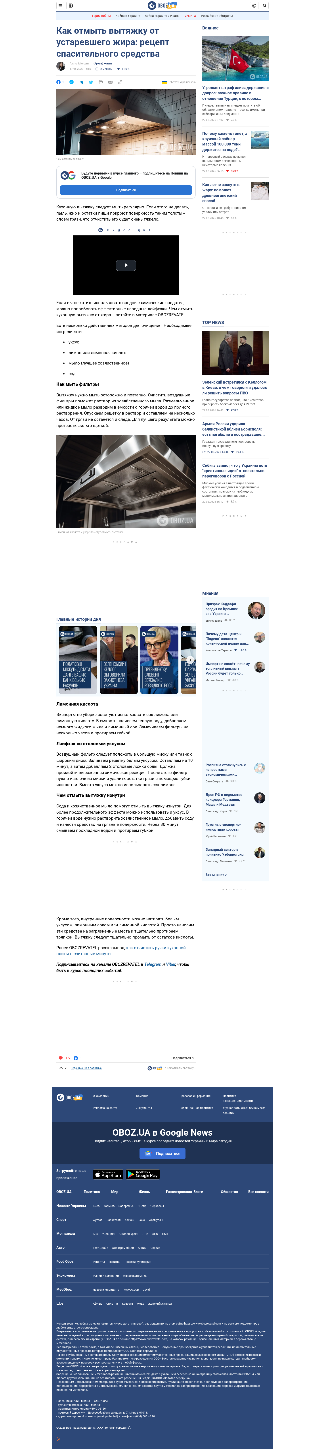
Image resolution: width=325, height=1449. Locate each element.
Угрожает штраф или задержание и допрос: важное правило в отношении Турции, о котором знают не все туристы (235, 93)
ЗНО (155, 1234)
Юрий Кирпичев (216, 836)
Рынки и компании (106, 1275)
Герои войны (101, 15)
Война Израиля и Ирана (162, 15)
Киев (96, 1206)
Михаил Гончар (215, 680)
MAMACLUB (131, 1289)
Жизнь (144, 1192)
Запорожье (126, 1206)
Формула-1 (156, 1220)
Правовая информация (195, 1096)
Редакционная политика (86, 1068)
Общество (229, 1192)
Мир (114, 1192)
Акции (142, 1247)
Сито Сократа (214, 781)
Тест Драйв (100, 1247)
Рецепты (99, 1261)
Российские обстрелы (217, 15)
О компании (101, 1096)
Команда (142, 1096)
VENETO (190, 15)
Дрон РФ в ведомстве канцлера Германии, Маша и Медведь (224, 799)
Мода (140, 1303)
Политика (92, 1192)
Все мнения (215, 875)
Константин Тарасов (219, 650)
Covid (146, 1289)
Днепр (142, 1206)
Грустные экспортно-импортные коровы (223, 827)
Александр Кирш (216, 811)
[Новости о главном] (154, 1069)
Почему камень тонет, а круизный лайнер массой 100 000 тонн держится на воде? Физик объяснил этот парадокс (224, 141)
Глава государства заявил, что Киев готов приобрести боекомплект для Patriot (233, 402)
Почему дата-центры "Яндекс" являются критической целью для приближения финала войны (226, 639)
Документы (144, 1108)
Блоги (198, 1192)
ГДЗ (95, 1234)
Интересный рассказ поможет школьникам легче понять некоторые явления (224, 161)
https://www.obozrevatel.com (202, 1323)
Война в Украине (128, 15)
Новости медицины (106, 1289)
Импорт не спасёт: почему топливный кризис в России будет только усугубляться (228, 669)
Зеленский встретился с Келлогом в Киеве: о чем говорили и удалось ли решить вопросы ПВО (234, 387)
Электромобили (123, 1247)
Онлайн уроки (128, 1234)
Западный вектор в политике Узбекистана (225, 852)
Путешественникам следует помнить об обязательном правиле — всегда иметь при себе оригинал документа (233, 110)
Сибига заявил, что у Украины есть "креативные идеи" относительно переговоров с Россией (234, 471)
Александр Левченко (219, 861)
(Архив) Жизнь (103, 63)
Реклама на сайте (105, 1108)
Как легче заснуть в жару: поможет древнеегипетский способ (220, 192)
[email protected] (107, 1416)
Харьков (109, 1206)
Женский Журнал (160, 1303)
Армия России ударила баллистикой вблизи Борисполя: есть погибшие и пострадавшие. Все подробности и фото (232, 429)
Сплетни (112, 1303)
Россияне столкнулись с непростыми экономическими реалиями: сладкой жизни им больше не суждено (228, 770)
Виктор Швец (214, 620)
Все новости (258, 1192)
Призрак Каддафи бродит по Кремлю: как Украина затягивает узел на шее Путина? (222, 609)
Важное (210, 28)
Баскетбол (114, 1220)
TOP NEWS (213, 322)
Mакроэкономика (135, 1275)
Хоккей (129, 1220)
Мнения (210, 593)
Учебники (108, 1234)
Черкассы (157, 1206)
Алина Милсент (79, 63)
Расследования (179, 1192)
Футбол (98, 1220)
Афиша (97, 1303)
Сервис (155, 1247)
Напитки (114, 1261)
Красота (127, 1303)
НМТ (165, 1234)
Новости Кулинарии (137, 1261)
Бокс (141, 1220)
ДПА (145, 1234)
